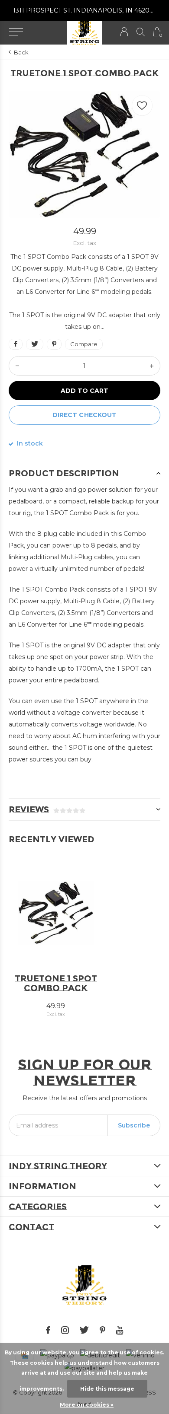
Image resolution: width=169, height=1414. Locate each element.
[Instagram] (65, 1330)
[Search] (140, 31)
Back (21, 52)
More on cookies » (87, 1404)
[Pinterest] (102, 1330)
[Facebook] (48, 1330)
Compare (84, 344)
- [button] (17, 366)
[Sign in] (124, 31)
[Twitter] (84, 1330)
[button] (15, 32)
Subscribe (134, 1125)
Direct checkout (84, 415)
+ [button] (151, 366)
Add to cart (84, 391)
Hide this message (107, 1388)
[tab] (84, 473)
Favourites (142, 105)
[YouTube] (120, 1330)
